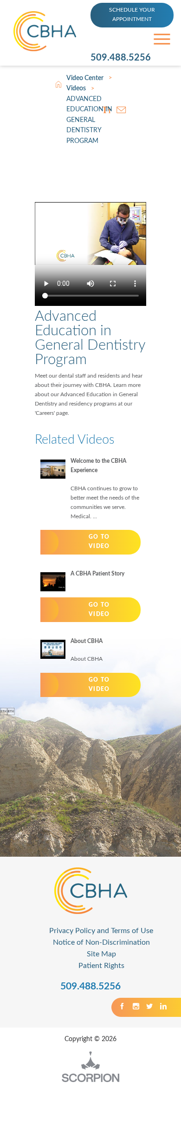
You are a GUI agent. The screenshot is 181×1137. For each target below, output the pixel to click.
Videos (76, 88)
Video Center (84, 78)
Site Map (101, 954)
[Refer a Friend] (121, 109)
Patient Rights (101, 965)
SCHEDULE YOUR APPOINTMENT (132, 14)
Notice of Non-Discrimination (101, 942)
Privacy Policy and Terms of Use (101, 930)
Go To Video (99, 541)
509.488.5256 (120, 57)
